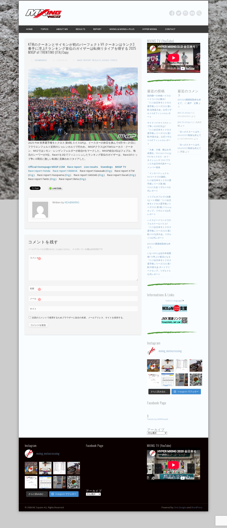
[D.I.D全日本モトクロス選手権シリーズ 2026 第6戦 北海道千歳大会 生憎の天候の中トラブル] (153, 379)
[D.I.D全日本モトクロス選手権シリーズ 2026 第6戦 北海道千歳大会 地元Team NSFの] (196, 379)
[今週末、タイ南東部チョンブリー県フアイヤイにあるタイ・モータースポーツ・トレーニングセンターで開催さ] (167, 365)
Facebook (171, 13)
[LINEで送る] (55, 188)
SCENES (105, 60)
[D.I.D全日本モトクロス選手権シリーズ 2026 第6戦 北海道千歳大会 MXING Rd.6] (181, 379)
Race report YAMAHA (65, 170)
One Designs (180, 507)
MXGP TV (120, 166)
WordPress (196, 507)
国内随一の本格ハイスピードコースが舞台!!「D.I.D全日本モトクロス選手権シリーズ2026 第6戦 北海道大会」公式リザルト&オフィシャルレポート (159, 106)
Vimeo (192, 13)
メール (35, 299)
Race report (74, 166)
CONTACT (170, 29)
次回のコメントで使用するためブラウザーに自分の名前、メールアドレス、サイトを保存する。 (78, 317)
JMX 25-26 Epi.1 (185, 112)
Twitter (178, 13)
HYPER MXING (149, 29)
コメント (35, 258)
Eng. (108, 170)
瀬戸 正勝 (192, 103)
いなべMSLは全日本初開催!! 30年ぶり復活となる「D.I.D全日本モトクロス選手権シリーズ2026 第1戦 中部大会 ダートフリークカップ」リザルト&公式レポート (159, 264)
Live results (91, 166)
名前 (35, 288)
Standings (107, 166)
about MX (62, 29)
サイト (33, 308)
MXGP (79, 60)
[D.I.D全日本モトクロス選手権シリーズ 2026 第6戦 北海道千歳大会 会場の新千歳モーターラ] (167, 379)
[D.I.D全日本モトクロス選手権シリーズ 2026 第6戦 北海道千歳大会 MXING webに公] (196, 365)
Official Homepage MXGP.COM (46, 166)
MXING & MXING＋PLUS (122, 29)
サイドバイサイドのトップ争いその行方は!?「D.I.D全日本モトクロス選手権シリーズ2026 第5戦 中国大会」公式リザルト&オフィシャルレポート (159, 133)
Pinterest (185, 13)
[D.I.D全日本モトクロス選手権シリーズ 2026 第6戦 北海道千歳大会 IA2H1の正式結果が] (181, 365)
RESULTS (80, 29)
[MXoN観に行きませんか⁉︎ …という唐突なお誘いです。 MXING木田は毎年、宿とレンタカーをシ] (153, 365)
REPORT (97, 29)
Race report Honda (39, 170)
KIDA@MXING (41, 60)
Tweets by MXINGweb (157, 419)
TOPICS (44, 29)
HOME (29, 29)
